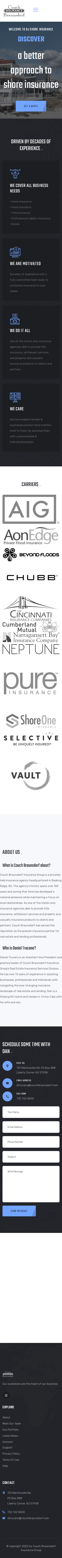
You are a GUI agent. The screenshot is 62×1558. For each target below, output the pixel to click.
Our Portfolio (10, 1429)
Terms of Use (10, 1459)
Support (7, 1447)
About (6, 1417)
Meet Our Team (11, 1423)
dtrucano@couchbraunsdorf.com (37, 1085)
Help (5, 1466)
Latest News (10, 1435)
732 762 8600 (25, 1098)
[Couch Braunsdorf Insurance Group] (14, 10)
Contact (7, 1442)
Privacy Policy (11, 1453)
